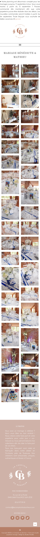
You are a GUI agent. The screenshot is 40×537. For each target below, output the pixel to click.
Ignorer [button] (18, 19)
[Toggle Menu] (20, 44)
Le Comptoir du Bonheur (20, 32)
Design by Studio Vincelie (26, 534)
